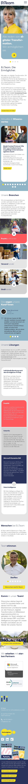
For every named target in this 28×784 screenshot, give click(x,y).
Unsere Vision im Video (8, 110)
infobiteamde (5, 721)
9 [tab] (22, 184)
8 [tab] (20, 184)
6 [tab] (15, 184)
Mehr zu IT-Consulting (10, 392)
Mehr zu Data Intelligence (11, 511)
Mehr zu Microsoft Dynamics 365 (13, 480)
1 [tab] (10, 61)
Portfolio (14, 55)
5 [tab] (12, 184)
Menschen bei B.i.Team (14, 587)
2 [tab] (12, 61)
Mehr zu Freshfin (9, 423)
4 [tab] (17, 61)
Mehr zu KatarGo (9, 451)
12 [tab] (15, 187)
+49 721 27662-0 (7, 719)
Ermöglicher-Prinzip (20, 93)
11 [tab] (12, 187)
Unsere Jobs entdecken (12, 643)
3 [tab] (15, 61)
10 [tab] (25, 184)
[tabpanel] (14, 32)
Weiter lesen (7, 168)
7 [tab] (17, 184)
